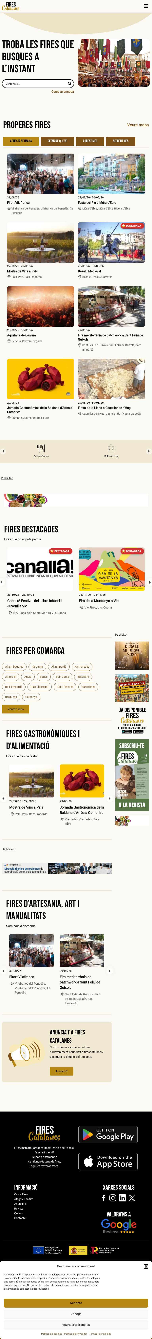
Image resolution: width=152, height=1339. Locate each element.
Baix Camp (62, 676)
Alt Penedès (82, 666)
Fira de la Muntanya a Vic (27, 601)
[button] (146, 1266)
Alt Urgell (10, 676)
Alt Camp (37, 666)
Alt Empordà (58, 666)
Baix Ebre (83, 676)
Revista (18, 1208)
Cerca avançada (62, 91)
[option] (41, 451)
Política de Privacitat (75, 1333)
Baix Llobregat (39, 686)
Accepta (76, 1303)
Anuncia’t (61, 1071)
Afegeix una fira (23, 1199)
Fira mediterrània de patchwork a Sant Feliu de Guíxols (80, 982)
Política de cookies (51, 1333)
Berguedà (11, 696)
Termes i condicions (100, 1333)
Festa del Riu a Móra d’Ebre (97, 203)
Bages (44, 676)
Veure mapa (138, 125)
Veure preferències (76, 1325)
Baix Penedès (65, 686)
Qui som (19, 1213)
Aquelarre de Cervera (21, 335)
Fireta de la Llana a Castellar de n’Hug (104, 408)
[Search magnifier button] (69, 83)
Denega (76, 1314)
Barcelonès (88, 686)
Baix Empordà (13, 686)
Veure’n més (16, 709)
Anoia (27, 676)
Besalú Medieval (89, 271)
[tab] (21, 141)
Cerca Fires (21, 1194)
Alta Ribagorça (14, 666)
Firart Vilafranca (18, 203)
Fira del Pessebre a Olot (97, 601)
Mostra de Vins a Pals (22, 271)
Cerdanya (31, 696)
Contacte (20, 1218)
